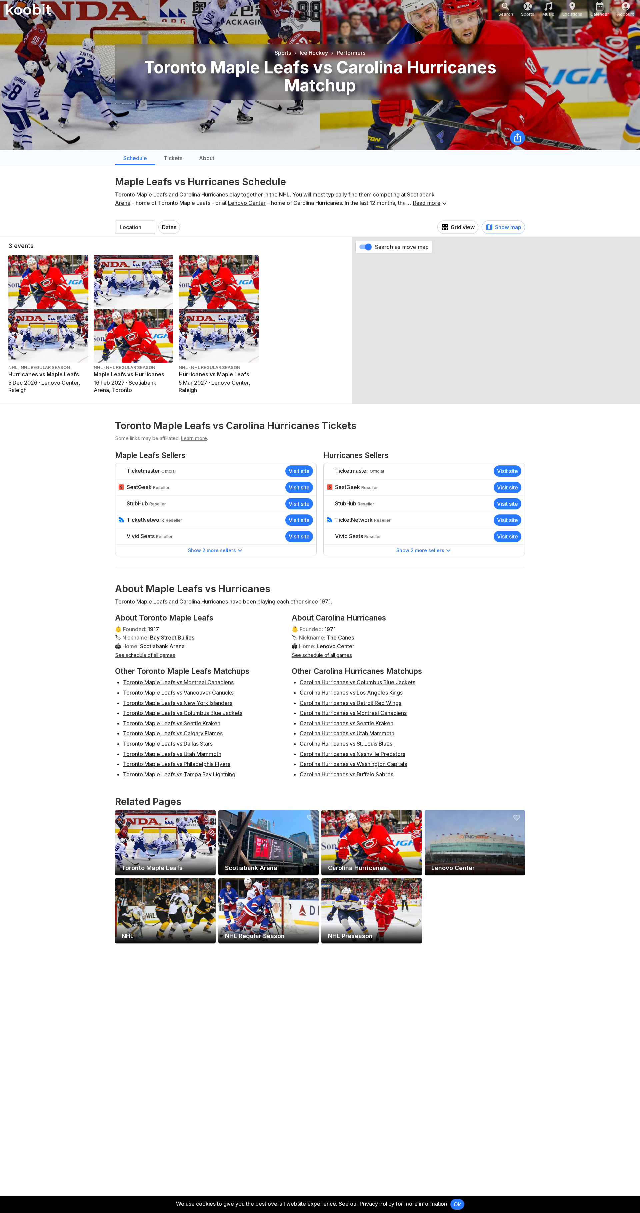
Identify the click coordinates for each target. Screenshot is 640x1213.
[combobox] (135, 227)
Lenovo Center (247, 202)
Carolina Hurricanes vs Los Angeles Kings (351, 692)
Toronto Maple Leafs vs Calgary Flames (173, 733)
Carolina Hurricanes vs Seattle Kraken (346, 723)
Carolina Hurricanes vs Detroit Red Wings (350, 703)
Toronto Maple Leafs (141, 194)
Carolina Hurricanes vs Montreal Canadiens (353, 713)
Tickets (173, 158)
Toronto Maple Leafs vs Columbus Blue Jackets (182, 713)
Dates (169, 227)
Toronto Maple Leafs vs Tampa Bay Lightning (179, 774)
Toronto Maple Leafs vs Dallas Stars (168, 743)
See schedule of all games (145, 655)
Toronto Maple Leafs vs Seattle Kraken (171, 723)
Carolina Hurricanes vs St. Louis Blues (346, 743)
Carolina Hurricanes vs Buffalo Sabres (346, 774)
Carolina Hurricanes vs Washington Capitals (353, 764)
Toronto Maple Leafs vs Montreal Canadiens (178, 682)
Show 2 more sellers (212, 550)
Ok (457, 1204)
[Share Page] (517, 137)
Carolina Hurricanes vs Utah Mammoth (347, 733)
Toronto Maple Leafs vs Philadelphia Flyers (176, 764)
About (206, 158)
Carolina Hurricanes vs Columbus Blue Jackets (357, 682)
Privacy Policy (377, 1203)
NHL (284, 194)
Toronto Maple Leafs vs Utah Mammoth (172, 754)
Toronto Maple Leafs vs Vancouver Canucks (178, 692)
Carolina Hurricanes (203, 194)
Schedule (135, 158)
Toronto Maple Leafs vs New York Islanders (177, 703)
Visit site (299, 471)
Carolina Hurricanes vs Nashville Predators (352, 754)
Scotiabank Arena (162, 646)
